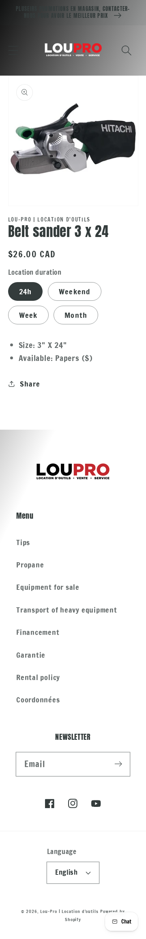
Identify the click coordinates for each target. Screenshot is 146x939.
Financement (38, 632)
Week (28, 315)
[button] (13, 50)
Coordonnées (38, 699)
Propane (30, 564)
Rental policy (38, 677)
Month (76, 315)
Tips (23, 542)
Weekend (74, 291)
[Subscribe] (118, 764)
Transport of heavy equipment (66, 609)
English (66, 872)
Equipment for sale (47, 587)
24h (25, 291)
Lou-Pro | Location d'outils (69, 911)
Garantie (30, 655)
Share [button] (30, 383)
